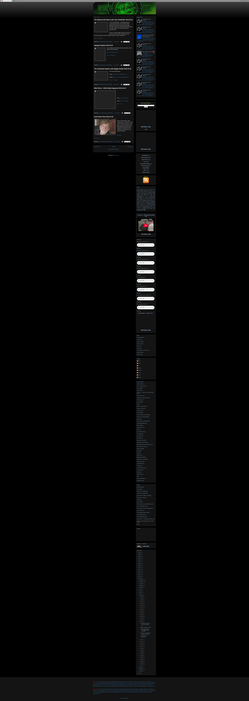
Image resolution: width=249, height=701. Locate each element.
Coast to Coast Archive (141, 408)
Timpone (138, 206)
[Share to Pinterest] (129, 41)
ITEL (138, 197)
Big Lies (138, 404)
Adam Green (145, 189)
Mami (99, 41)
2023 (139, 558)
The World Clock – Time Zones (143, 350)
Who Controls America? (141, 478)
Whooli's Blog (139, 354)
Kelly (138, 199)
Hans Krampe (139, 419)
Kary (152, 198)
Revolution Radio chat (145, 165)
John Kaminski (139, 438)
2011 (139, 673)
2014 (139, 574)
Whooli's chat (146, 169)
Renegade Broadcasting (141, 457)
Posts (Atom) (116, 155)
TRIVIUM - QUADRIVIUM (142, 493)
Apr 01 (142, 664)
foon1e (139, 372)
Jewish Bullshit (152, 197)
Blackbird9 (146, 190)
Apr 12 (142, 644)
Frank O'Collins (140, 501)
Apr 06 (142, 655)
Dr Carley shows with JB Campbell (143, 414)
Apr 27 (142, 601)
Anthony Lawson (140, 399)
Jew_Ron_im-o (145, 197)
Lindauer (151, 199)
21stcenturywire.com (141, 383)
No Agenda (152, 202)
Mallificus (145, 200)
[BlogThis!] (125, 41)
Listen (95, 38)
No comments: (116, 41)
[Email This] (124, 41)
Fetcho (144, 193)
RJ (139, 204)
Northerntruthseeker (140, 448)
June (140, 590)
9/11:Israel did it (140, 388)
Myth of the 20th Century (142, 201)
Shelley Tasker (140, 205)
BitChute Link (146, 127)
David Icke (145, 192)
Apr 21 (142, 612)
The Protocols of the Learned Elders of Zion (145, 504)
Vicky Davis (139, 472)
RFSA (154, 203)
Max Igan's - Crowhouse (141, 440)
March (140, 667)
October (141, 583)
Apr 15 (142, 639)
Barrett (138, 190)
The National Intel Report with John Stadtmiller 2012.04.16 (113, 20)
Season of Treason (140, 510)
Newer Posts (97, 146)
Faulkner (138, 193)
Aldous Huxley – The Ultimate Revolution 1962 (146, 518)
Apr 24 (142, 607)
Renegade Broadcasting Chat (146, 163)
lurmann (138, 208)
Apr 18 (142, 618)
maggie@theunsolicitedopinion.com (119, 74)
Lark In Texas (145, 199)
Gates (151, 194)
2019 (139, 565)
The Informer (139, 499)
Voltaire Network (140, 474)
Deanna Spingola (140, 412)
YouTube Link (146, 234)
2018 (139, 567)
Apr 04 (142, 659)
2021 (139, 561)
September (141, 585)
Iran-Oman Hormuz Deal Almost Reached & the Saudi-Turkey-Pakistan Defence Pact (148, 35)
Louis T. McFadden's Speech (142, 506)
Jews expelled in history (141, 431)
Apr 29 (142, 598)
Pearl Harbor (139, 450)
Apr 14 (142, 641)
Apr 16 (142, 621)
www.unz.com (139, 339)
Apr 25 (142, 605)
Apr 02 (142, 663)
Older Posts (130, 146)
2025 (139, 554)
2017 (139, 569)
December (141, 579)
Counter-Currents (140, 410)
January (141, 670)
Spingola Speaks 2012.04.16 (103, 45)
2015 (139, 572)
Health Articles (139, 489)
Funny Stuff (139, 345)
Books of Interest (140, 343)
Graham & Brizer (149, 195)
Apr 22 (142, 610)
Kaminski (146, 198)
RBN (148, 203)
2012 (139, 578)
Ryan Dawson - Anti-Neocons (142, 459)
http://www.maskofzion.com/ (113, 52)
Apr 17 (142, 620)
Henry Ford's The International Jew (143, 421)
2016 (139, 571)
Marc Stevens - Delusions (141, 497)
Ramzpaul (139, 452)
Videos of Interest (140, 352)
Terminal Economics (141, 337)
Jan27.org (139, 429)
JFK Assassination (140, 433)
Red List (144, 204)
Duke (150, 192)
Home (113, 146)
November (141, 581)
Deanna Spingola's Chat (146, 157)
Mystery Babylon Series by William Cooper (145, 444)
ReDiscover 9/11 (140, 455)
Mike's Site (119, 103)
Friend (138, 194)
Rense (149, 204)
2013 (139, 576)
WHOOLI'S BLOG (140, 480)
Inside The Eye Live (140, 427)
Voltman (144, 206)
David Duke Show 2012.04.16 (103, 117)
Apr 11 (142, 646)
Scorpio (139, 367)
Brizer (139, 360)
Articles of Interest (140, 341)
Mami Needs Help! (140, 487)
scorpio (144, 208)
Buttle (139, 192)
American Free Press (141, 395)
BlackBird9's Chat (146, 155)
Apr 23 (142, 609)
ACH (138, 189)
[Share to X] (126, 41)
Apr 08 (142, 652)
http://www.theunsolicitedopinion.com (121, 77)
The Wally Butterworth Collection (143, 512)
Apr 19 (142, 616)
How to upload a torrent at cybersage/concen (145, 508)
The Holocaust (139, 465)
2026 (139, 552)
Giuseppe (139, 195)
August (140, 587)
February (141, 669)
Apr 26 (142, 603)
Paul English (142, 203)
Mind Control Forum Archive (142, 442)
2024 (139, 556)
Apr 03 (142, 661)
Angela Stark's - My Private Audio (143, 397)
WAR (138, 476)
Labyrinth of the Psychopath (142, 491)
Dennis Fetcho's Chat (146, 159)
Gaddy (145, 194)
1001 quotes (139, 348)
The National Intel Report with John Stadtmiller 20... (145, 624)
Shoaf (146, 205)
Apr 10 (142, 648)
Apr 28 (142, 599)
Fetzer (150, 193)
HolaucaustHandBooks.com (142, 423)
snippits (150, 208)
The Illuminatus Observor (141, 467)
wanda (139, 374)
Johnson (140, 198)
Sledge (151, 205)
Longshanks (139, 200)
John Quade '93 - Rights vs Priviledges (144, 495)
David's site (96, 138)
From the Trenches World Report (143, 416)
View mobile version (113, 149)
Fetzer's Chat (146, 161)
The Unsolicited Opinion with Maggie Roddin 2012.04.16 (112, 69)
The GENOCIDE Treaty (141, 514)
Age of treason (139, 390)
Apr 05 (142, 657)
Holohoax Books (140, 425)
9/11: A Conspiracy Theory (142, 386)
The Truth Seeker (140, 469)
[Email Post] (121, 41)
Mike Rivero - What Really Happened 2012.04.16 (110, 88)
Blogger (127, 698)
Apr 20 (142, 614)
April (140, 594)
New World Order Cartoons (142, 446)
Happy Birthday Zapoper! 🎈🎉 (148, 51)
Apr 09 (142, 650)
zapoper (100, 112)
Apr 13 (142, 642)
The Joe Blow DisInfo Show (142, 516)
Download (100, 38)
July (140, 589)
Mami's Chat (146, 172)
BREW (151, 189)
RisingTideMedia (146, 167)
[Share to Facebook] (127, 41)
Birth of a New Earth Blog (142, 406)
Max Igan (151, 200)
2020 (139, 563)
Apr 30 (142, 596)
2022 (139, 560)
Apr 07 (142, 653)
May (140, 592)
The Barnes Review (140, 463)
